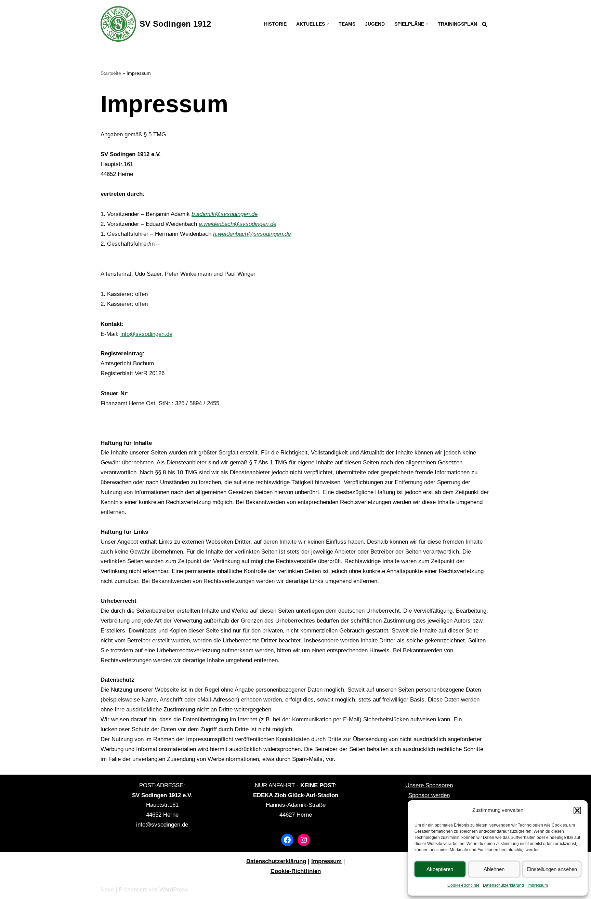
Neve (107, 889)
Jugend (375, 24)
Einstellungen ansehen (552, 869)
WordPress (173, 889)
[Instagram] (304, 840)
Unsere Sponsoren (429, 785)
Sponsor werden (429, 795)
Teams (347, 24)
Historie (275, 24)
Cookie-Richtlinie (463, 885)
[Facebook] (287, 840)
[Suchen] (484, 24)
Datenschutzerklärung (503, 885)
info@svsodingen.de (146, 334)
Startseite (111, 73)
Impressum (537, 885)
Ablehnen (494, 869)
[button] (577, 810)
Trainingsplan (457, 24)
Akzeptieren (439, 869)
